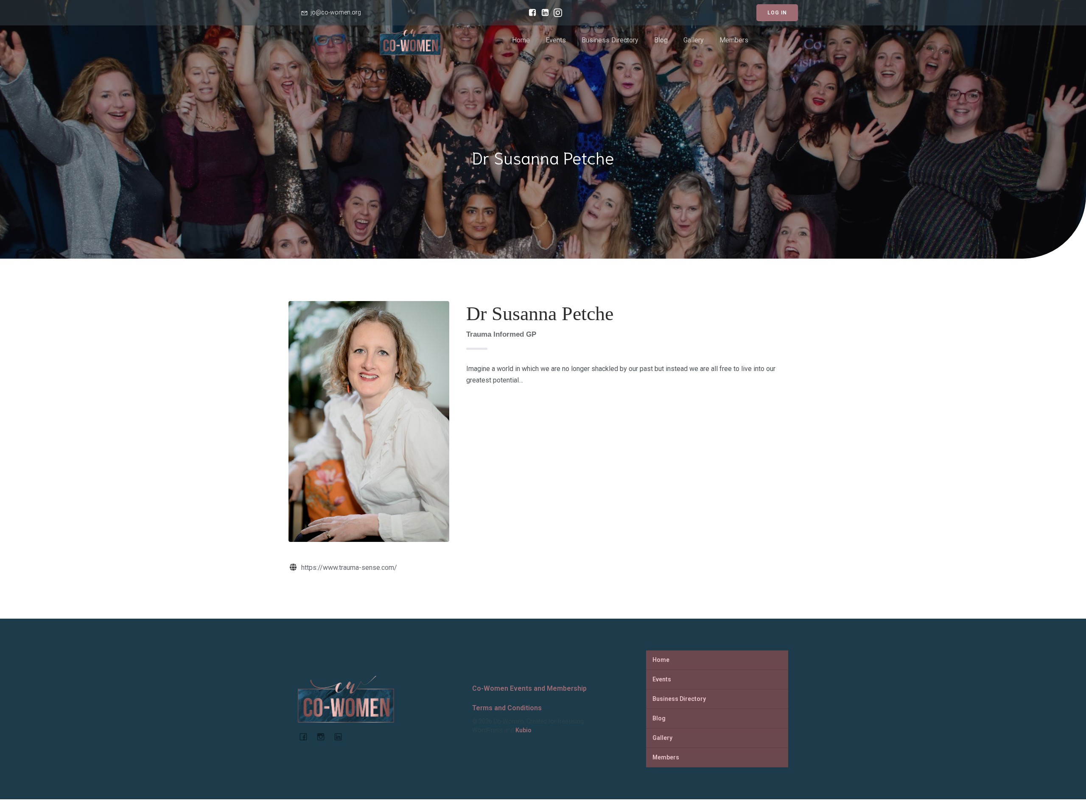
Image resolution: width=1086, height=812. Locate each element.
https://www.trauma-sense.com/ (349, 568)
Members (733, 40)
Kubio (523, 730)
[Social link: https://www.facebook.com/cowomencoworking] (530, 12)
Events (556, 40)
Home (521, 40)
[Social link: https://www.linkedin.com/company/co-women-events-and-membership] (341, 736)
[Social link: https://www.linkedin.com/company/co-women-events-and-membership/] (543, 12)
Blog (661, 40)
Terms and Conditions (507, 708)
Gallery (693, 40)
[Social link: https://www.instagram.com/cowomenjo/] (555, 12)
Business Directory (610, 40)
